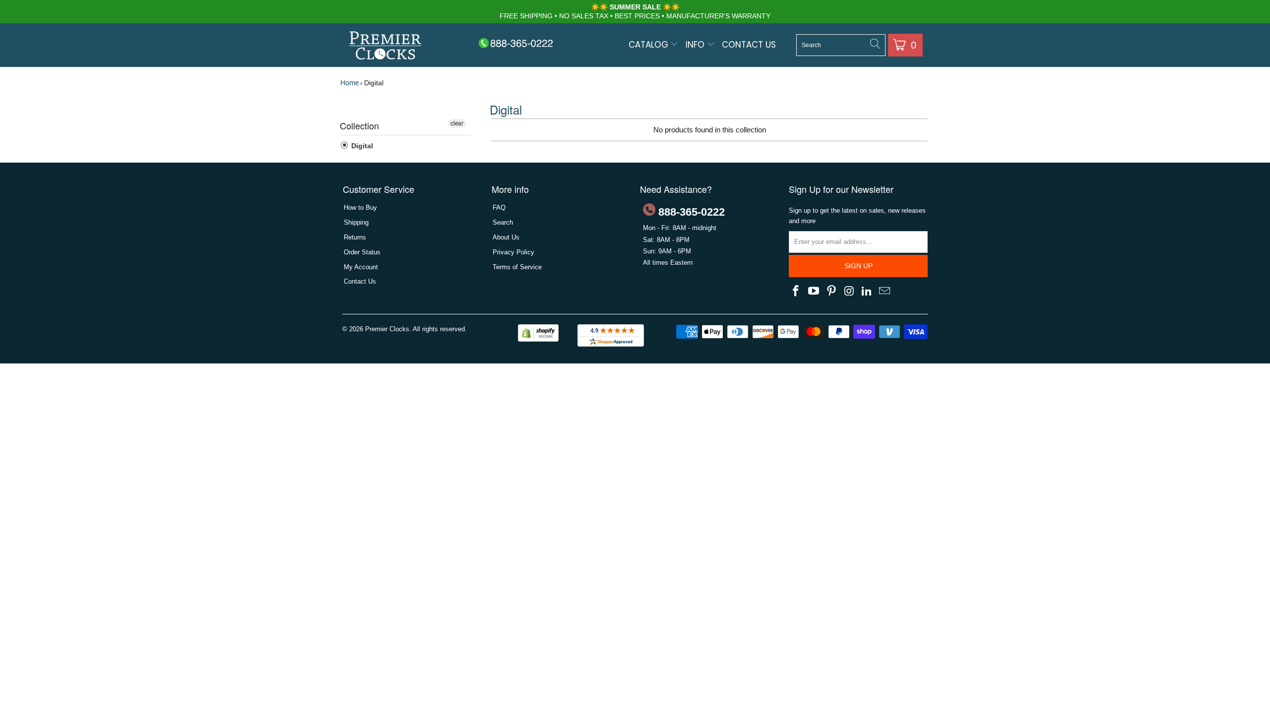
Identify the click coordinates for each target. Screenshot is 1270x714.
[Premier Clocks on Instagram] (849, 291)
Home (349, 83)
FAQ (499, 207)
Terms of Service (517, 267)
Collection (359, 125)
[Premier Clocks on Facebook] (796, 291)
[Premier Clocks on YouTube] (814, 291)
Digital (361, 146)
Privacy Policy (513, 252)
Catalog (650, 45)
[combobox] (841, 45)
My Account (361, 267)
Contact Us (749, 45)
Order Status (362, 252)
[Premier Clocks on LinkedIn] (867, 291)
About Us (506, 237)
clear (456, 123)
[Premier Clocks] (385, 46)
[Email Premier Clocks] (884, 291)
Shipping (356, 222)
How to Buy (360, 207)
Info (696, 45)
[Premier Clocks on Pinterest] (831, 291)
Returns (355, 237)
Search (503, 222)
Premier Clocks (387, 329)
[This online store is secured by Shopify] (538, 339)
